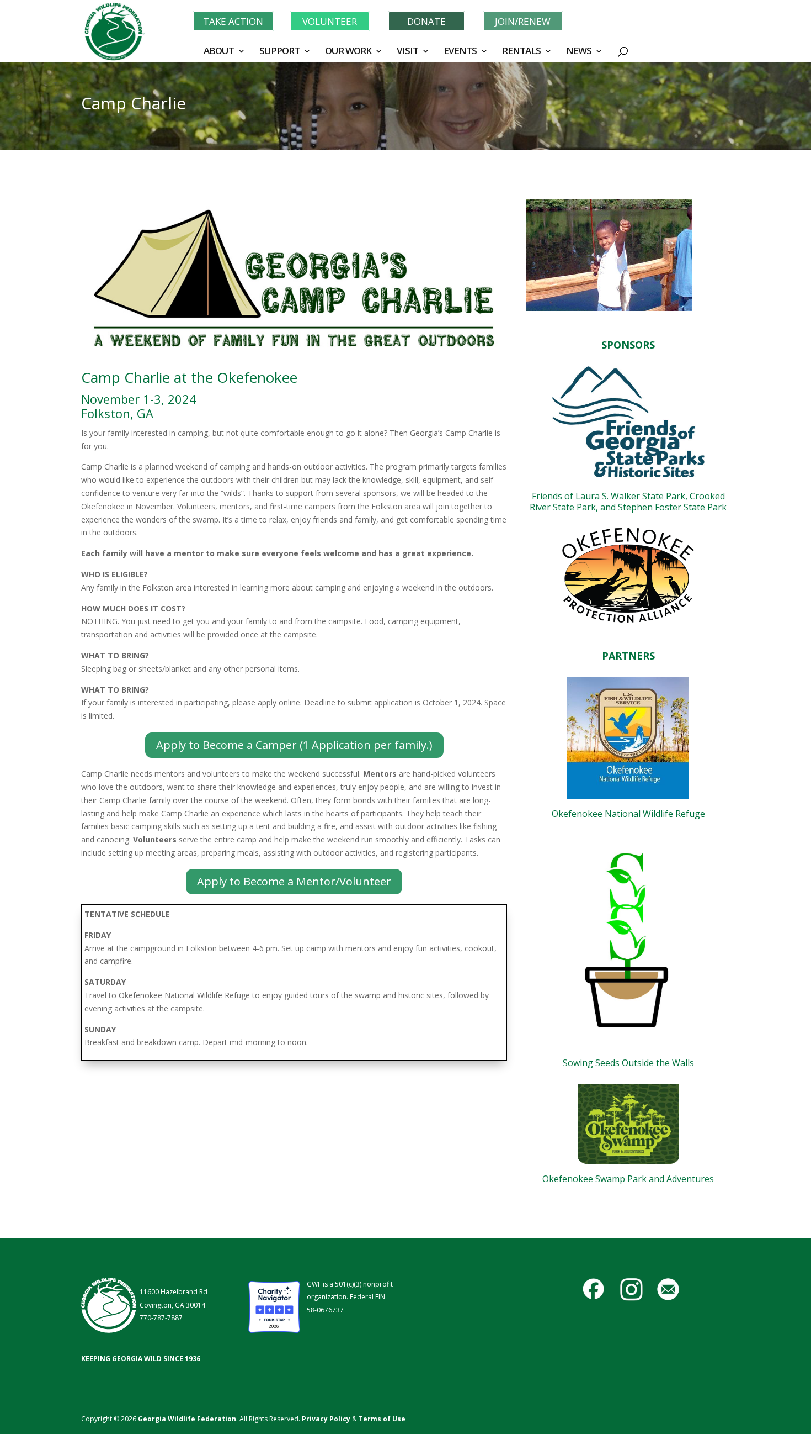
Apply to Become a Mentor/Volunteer (294, 881)
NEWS (578, 52)
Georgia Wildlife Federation (187, 1419)
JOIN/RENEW (523, 21)
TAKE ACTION (233, 21)
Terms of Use (382, 1419)
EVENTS (460, 52)
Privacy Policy (325, 1419)
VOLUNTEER (329, 21)
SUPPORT (279, 52)
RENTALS (521, 52)
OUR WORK (348, 52)
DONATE (426, 21)
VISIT (407, 52)
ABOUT (219, 52)
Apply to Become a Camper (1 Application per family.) (294, 744)
